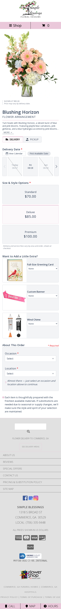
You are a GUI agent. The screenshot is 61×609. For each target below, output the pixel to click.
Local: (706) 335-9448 (30, 522)
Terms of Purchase (31, 597)
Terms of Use (52, 597)
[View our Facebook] (25, 499)
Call (11, 606)
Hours (52, 606)
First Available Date (39, 153)
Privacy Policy (9, 597)
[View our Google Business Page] (30, 499)
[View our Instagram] (35, 499)
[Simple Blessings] (30, 17)
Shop (17, 25)
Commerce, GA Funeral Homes (21, 586)
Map (31, 606)
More (7, 132)
